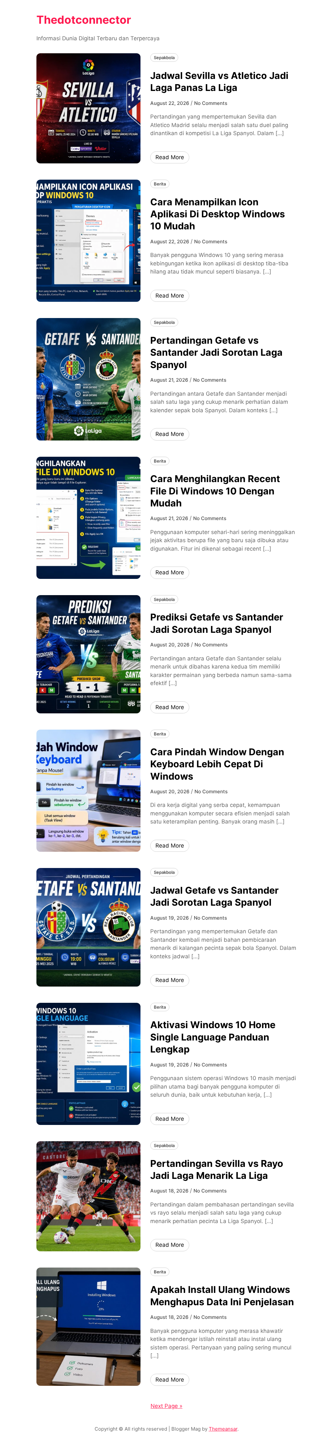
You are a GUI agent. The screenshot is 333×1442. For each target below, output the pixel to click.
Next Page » (166, 1406)
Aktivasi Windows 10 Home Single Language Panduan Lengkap (212, 1037)
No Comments (210, 103)
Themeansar (223, 1429)
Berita (160, 183)
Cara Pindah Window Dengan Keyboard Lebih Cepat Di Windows (217, 764)
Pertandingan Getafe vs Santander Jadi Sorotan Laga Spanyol (216, 352)
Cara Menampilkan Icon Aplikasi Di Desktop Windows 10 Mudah (217, 214)
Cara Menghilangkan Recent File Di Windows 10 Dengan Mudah (215, 491)
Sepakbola (164, 57)
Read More (169, 157)
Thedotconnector (83, 19)
